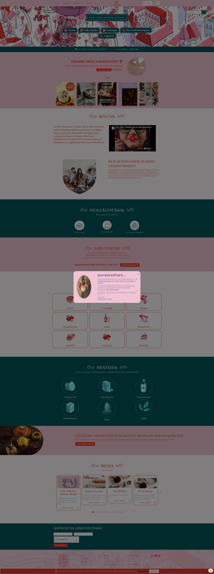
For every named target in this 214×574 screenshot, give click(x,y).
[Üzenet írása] (210, 570)
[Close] (138, 274)
